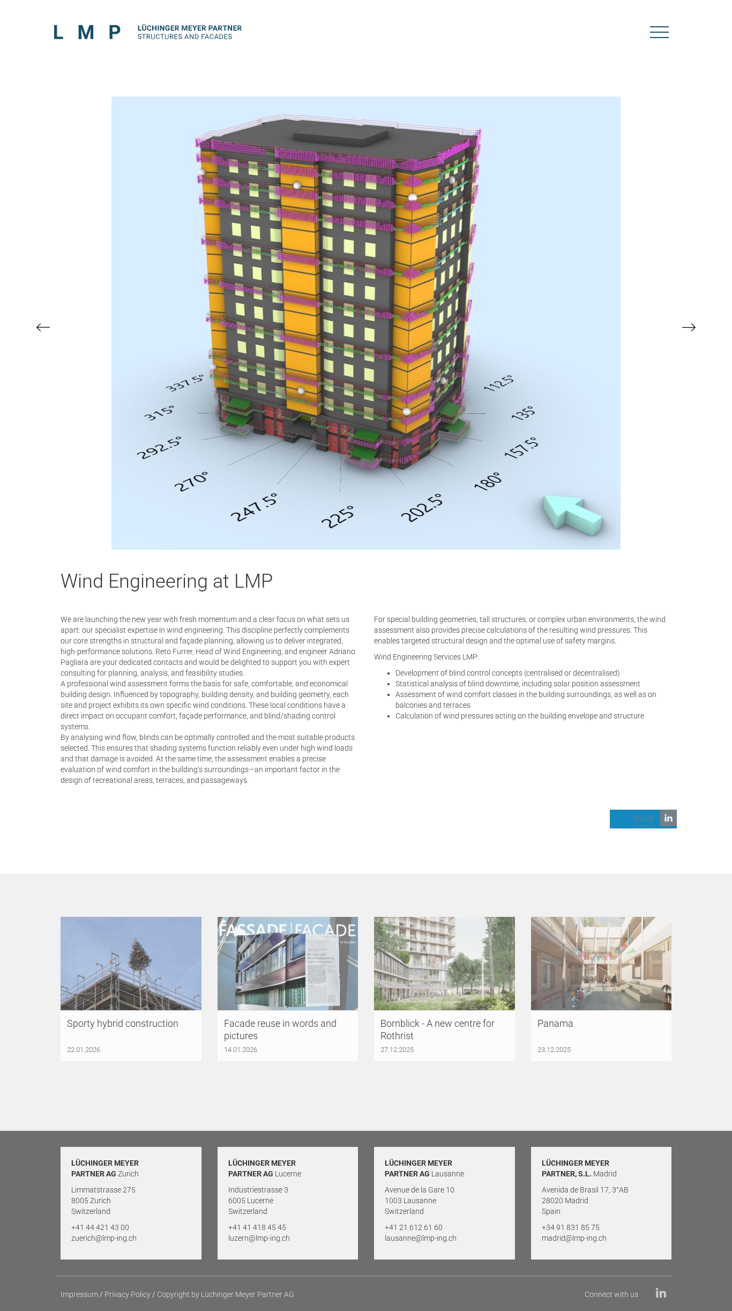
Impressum (79, 1294)
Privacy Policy (127, 1294)
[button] (643, 819)
